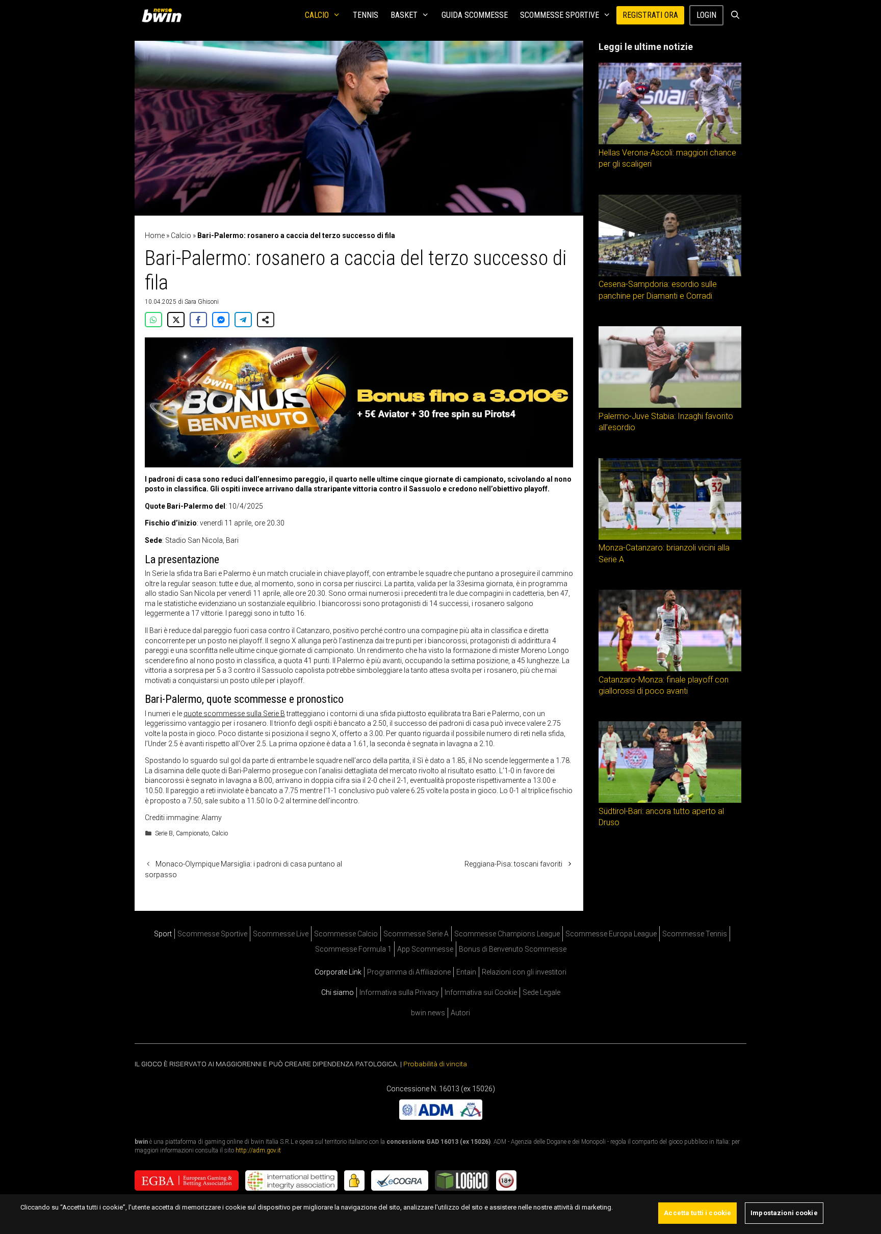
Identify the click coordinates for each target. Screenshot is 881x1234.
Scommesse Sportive (559, 15)
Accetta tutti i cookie (697, 1213)
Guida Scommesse (475, 15)
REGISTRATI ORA (650, 15)
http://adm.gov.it (258, 1149)
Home (155, 235)
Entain (466, 972)
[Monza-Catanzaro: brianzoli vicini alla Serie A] (670, 537)
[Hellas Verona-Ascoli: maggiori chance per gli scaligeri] (670, 142)
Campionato (192, 833)
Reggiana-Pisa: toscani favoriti (513, 864)
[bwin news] (164, 15)
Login (706, 15)
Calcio (317, 15)
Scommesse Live (280, 934)
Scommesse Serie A (416, 934)
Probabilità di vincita (435, 1064)
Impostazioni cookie (783, 1213)
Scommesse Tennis (694, 934)
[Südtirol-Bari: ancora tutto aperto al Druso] (670, 800)
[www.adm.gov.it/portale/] (440, 1117)
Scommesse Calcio (346, 934)
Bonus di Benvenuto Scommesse (512, 949)
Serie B (164, 833)
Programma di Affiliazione (409, 972)
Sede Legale (541, 992)
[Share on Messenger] (220, 319)
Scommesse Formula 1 (353, 949)
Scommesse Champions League (507, 934)
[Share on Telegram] (243, 319)
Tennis (365, 15)
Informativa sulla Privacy (399, 992)
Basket (404, 15)
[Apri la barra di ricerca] (734, 15)
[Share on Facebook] (198, 319)
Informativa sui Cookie (481, 992)
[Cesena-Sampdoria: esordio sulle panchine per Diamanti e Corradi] (670, 274)
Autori (460, 1013)
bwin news (428, 1013)
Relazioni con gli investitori (524, 972)
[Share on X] (176, 319)
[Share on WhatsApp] (153, 319)
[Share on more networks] (265, 319)
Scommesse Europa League (611, 934)
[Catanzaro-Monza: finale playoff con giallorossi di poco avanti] (670, 669)
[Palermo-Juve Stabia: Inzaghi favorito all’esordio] (670, 405)
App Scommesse (425, 949)
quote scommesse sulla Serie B (234, 714)
